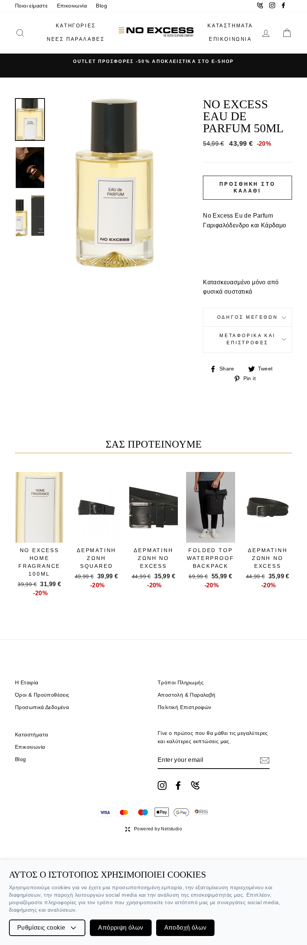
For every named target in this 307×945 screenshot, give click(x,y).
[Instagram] (162, 785)
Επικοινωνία (72, 6)
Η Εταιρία (27, 682)
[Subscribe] (265, 760)
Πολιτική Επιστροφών (185, 707)
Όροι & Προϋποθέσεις (42, 695)
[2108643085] (195, 785)
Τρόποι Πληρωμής (181, 682)
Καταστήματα (31, 734)
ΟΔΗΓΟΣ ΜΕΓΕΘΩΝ (247, 317)
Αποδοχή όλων (185, 927)
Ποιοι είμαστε (31, 6)
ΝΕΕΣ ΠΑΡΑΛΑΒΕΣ (75, 39)
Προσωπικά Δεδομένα (42, 707)
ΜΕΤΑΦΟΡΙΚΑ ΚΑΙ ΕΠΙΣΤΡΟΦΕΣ (247, 339)
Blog (101, 6)
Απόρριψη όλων (120, 927)
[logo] (156, 33)
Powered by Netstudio (158, 829)
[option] (153, 61)
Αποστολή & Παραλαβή (187, 695)
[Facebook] (178, 785)
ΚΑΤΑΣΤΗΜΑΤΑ (230, 25)
